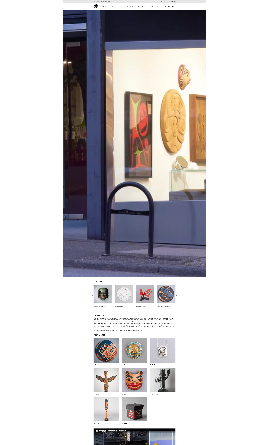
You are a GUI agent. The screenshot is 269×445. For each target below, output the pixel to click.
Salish (121, 306)
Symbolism (150, 6)
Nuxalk (169, 306)
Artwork (132, 6)
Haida (143, 306)
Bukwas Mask (96, 305)
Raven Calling (138, 305)
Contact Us (173, 1)
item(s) (171, 6)
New (128, 6)
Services (156, 6)
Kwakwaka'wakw (103, 306)
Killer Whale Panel (118, 305)
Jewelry (138, 6)
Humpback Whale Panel (161, 305)
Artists (144, 6)
